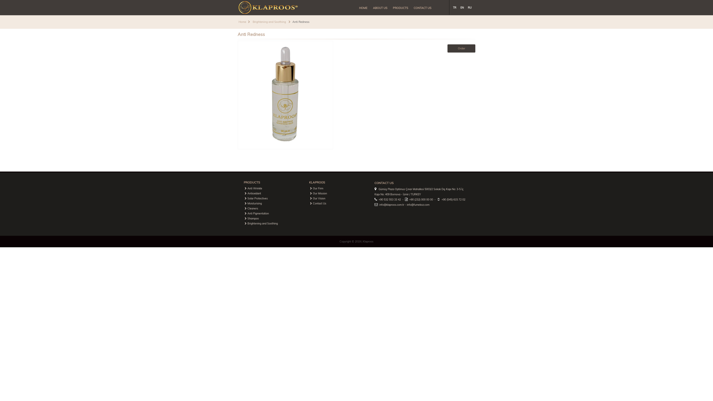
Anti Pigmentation (258, 213)
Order (461, 48)
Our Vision (319, 198)
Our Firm (318, 188)
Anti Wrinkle (255, 188)
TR (454, 7)
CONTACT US (422, 8)
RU (470, 7)
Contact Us (319, 203)
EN (462, 7)
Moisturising (255, 203)
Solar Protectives (258, 198)
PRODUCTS (400, 8)
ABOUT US (380, 8)
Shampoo (253, 218)
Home (242, 22)
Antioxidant (254, 193)
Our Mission (320, 193)
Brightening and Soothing (269, 22)
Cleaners (253, 208)
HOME (363, 8)
